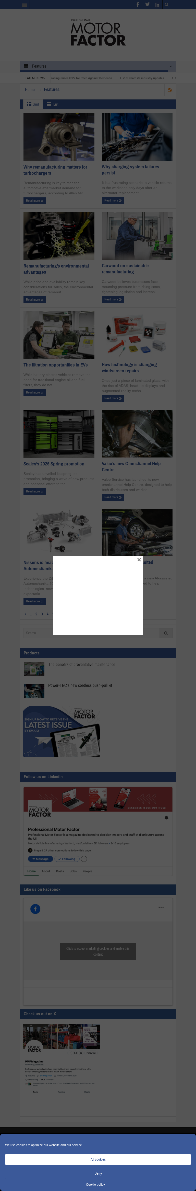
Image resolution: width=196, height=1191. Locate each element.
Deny (98, 1173)
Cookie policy (95, 1184)
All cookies (98, 1159)
